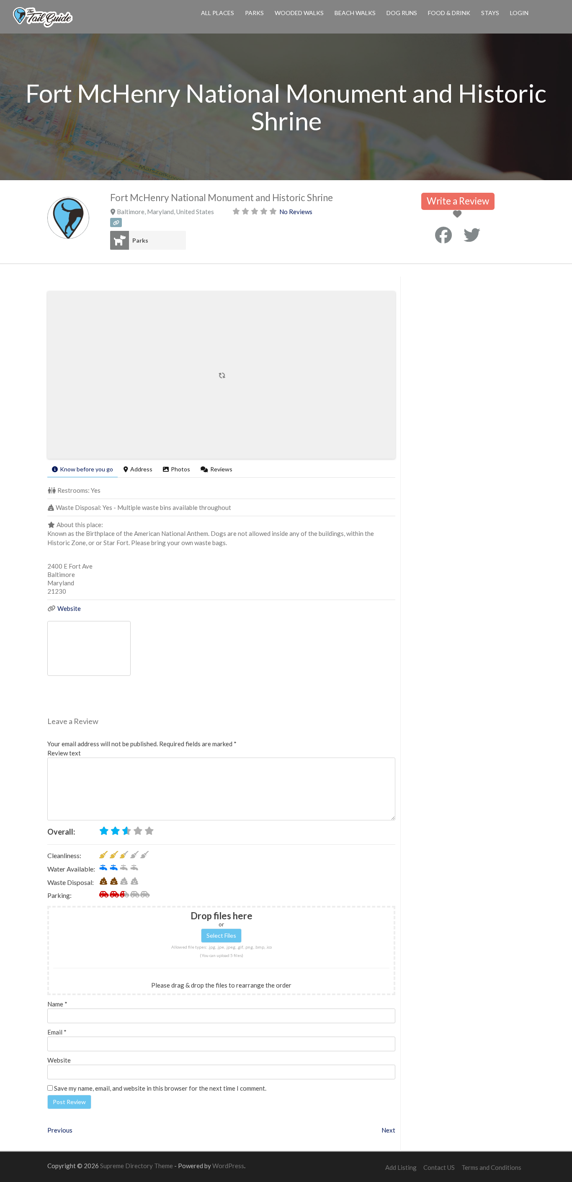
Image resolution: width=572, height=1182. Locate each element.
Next (388, 1130)
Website (69, 608)
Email (57, 1032)
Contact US (439, 1167)
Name (57, 1004)
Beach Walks (355, 12)
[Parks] (119, 240)
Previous (59, 1130)
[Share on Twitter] (472, 235)
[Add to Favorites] (458, 214)
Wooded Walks (299, 12)
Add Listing (401, 1167)
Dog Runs (401, 12)
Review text (64, 753)
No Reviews (295, 211)
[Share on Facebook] (443, 235)
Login (519, 12)
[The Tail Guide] (43, 26)
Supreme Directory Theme (137, 1165)
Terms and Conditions (491, 1167)
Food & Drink (449, 12)
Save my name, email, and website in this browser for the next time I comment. (160, 1088)
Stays (490, 12)
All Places (217, 12)
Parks (254, 12)
